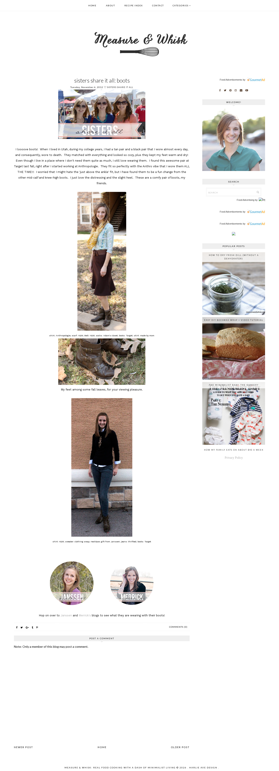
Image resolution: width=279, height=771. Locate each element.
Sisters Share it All (120, 87)
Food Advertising (245, 200)
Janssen (66, 615)
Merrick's (85, 615)
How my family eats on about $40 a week (234, 450)
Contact (158, 5)
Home (92, 5)
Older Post (180, 747)
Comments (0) (178, 627)
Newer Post (23, 747)
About (110, 5)
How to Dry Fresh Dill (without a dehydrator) (234, 257)
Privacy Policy (234, 457)
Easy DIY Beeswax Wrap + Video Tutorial (233, 320)
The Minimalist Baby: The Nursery (234, 385)
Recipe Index (133, 5)
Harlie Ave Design (203, 767)
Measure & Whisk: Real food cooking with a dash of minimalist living (120, 767)
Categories (181, 5)
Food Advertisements (231, 79)
